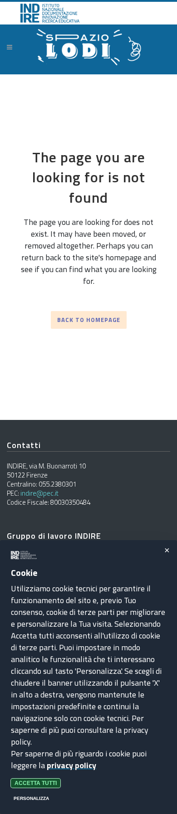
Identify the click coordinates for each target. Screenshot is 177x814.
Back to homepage (88, 319)
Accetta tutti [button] (36, 783)
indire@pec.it (39, 493)
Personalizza (31, 798)
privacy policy (71, 765)
